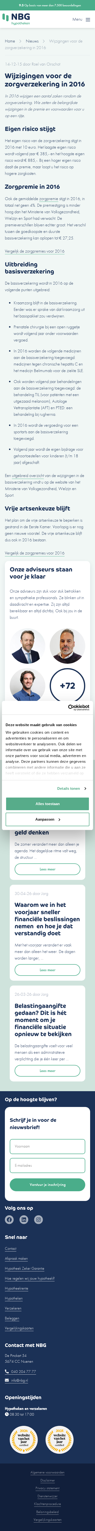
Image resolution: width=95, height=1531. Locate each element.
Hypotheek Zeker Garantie (24, 1268)
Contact (10, 1248)
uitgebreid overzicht (28, 475)
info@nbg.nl (19, 1380)
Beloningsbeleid (47, 1511)
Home (10, 41)
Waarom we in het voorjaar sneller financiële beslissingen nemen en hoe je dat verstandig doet (47, 919)
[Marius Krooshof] (27, 662)
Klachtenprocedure (47, 1503)
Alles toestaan (48, 804)
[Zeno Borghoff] (67, 662)
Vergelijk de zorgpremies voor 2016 (35, 251)
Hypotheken (14, 1298)
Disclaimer (47, 1480)
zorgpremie (48, 198)
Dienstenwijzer (47, 1496)
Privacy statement (47, 1488)
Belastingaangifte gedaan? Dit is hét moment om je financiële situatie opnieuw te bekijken (43, 1020)
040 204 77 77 (23, 1371)
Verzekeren (13, 1308)
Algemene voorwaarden (47, 1472)
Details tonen (68, 788)
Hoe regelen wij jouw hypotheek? (30, 1278)
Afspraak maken (16, 1258)
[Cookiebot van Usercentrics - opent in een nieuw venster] (68, 708)
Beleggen (12, 1318)
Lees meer (47, 869)
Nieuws (32, 41)
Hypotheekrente (16, 1288)
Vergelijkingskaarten (19, 1328)
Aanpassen (44, 819)
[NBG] (16, 19)
